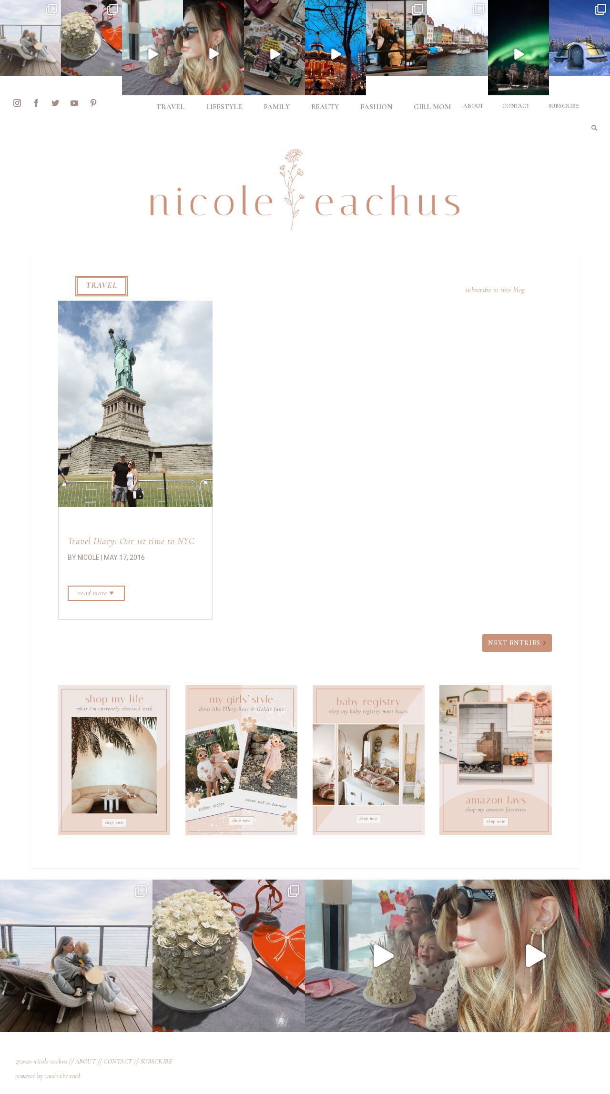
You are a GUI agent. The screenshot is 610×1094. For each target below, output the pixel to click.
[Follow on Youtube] (74, 103)
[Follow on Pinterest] (93, 103)
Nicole (89, 557)
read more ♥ (96, 593)
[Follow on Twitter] (55, 103)
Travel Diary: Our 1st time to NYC (131, 541)
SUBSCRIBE (156, 1061)
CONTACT (117, 1061)
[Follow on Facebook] (36, 103)
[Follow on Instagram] (17, 103)
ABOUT (85, 1061)
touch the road (62, 1076)
